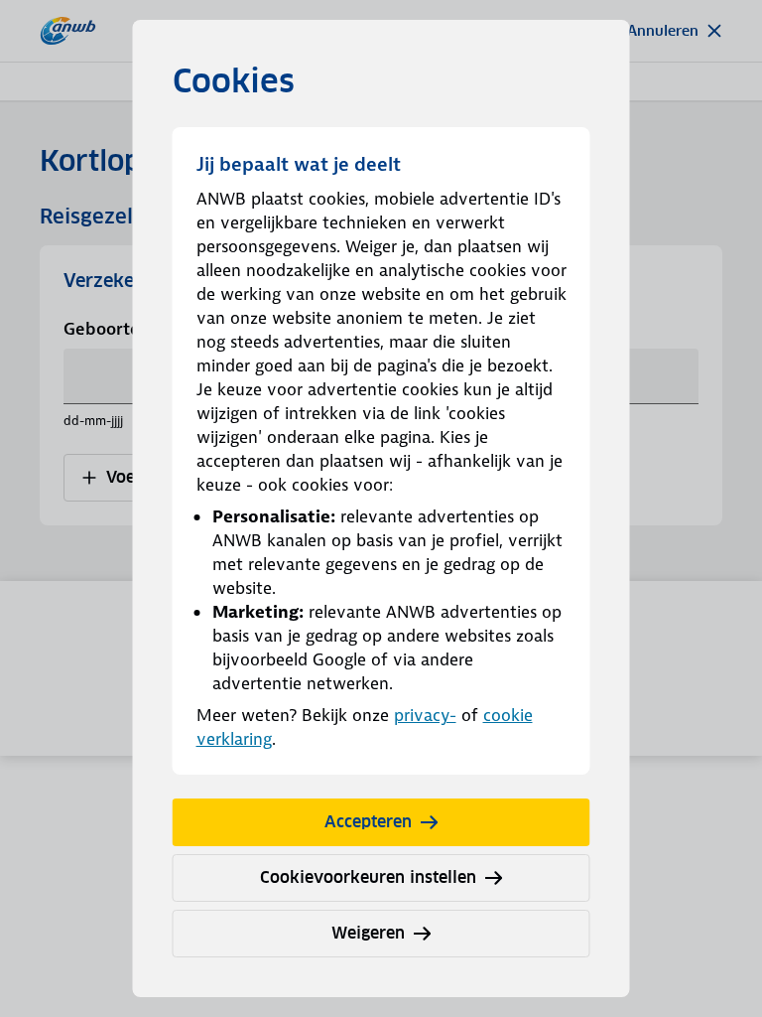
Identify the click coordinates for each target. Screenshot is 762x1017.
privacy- (425, 715)
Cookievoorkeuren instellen (368, 877)
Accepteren (368, 821)
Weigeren (368, 933)
